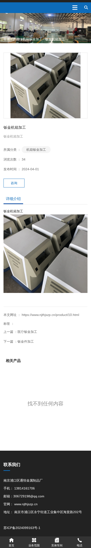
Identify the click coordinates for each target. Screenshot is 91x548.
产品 (16, 39)
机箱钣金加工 (32, 39)
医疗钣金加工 (27, 332)
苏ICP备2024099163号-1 (22, 528)
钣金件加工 (26, 341)
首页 (7, 39)
